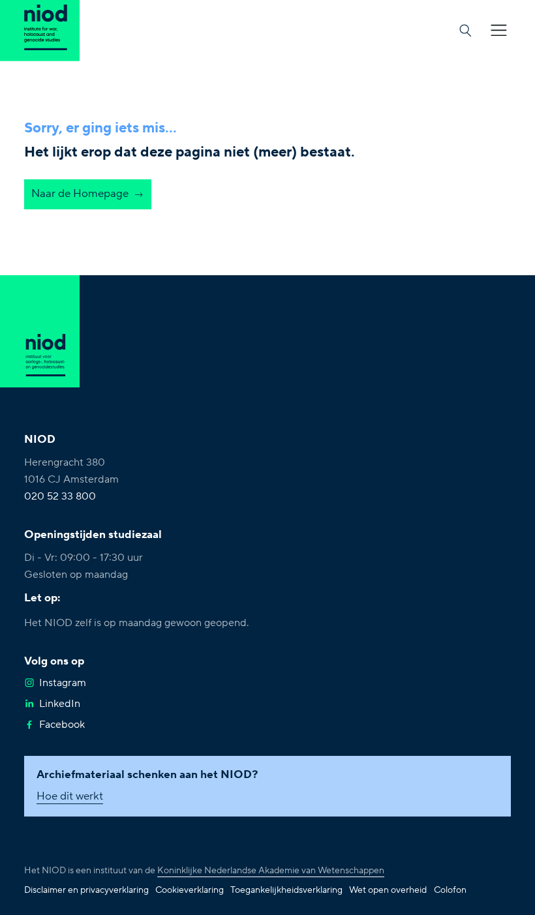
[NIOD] (40, 30)
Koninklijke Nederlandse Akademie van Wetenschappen (270, 871)
